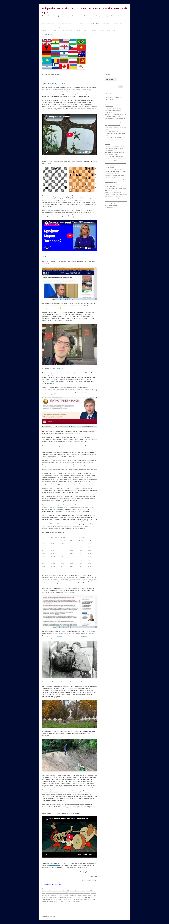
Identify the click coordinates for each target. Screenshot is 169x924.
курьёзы (65, 897)
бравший (58, 511)
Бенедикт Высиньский (48, 893)
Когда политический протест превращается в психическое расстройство (113, 110)
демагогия (93, 893)
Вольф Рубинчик (85, 893)
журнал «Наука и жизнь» (65, 895)
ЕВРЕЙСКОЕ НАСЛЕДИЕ (110, 27)
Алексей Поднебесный (69, 891)
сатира (76, 899)
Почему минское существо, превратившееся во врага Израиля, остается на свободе (115, 119)
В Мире (98, 27)
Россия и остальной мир (72, 889)
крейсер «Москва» (58, 897)
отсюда (51, 381)
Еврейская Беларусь (48, 23)
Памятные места (47, 35)
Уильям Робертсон (47, 901)
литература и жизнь (74, 897)
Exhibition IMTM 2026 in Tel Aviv (113, 192)
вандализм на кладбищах (62, 893)
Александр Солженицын (56, 891)
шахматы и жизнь (58, 901)
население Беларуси (56, 899)
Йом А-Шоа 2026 (109, 167)
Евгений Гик (54, 895)
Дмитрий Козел (46, 895)
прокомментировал (87, 200)
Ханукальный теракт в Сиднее (113, 199)
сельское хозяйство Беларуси (86, 899)
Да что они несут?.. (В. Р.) (54, 83)
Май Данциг (84, 897)
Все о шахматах (67, 31)
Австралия (90, 27)
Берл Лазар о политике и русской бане (116, 169)
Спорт (78, 31)
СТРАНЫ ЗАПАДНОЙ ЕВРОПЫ (65, 23)
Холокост (106, 23)
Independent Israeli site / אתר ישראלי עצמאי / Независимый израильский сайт (84, 10)
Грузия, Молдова (94, 23)
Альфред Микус (80, 891)
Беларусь (56, 31)
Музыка (86, 31)
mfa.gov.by (78, 794)
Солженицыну (71, 456)
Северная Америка (77, 27)
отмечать (63, 522)
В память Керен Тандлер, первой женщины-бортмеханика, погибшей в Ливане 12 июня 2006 (115, 159)
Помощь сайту (111, 31)
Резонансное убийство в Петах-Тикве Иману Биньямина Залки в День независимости (115, 148)
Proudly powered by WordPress (50, 916)
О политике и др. (60, 889)
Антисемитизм (117, 23)
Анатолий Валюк (90, 891)
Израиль (44, 27)
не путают (84, 636)
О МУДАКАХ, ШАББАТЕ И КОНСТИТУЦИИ (115, 114)
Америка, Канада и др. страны (59, 27)
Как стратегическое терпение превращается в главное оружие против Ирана (114, 104)
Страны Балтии (81, 23)
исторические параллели (80, 895)
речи (88, 106)
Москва (50, 210)
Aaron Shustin (77, 901)
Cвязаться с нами (97, 31)
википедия (52, 575)
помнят (59, 636)
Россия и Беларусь (68, 899)
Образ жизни (46, 31)
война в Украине (75, 893)
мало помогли (46, 526)
